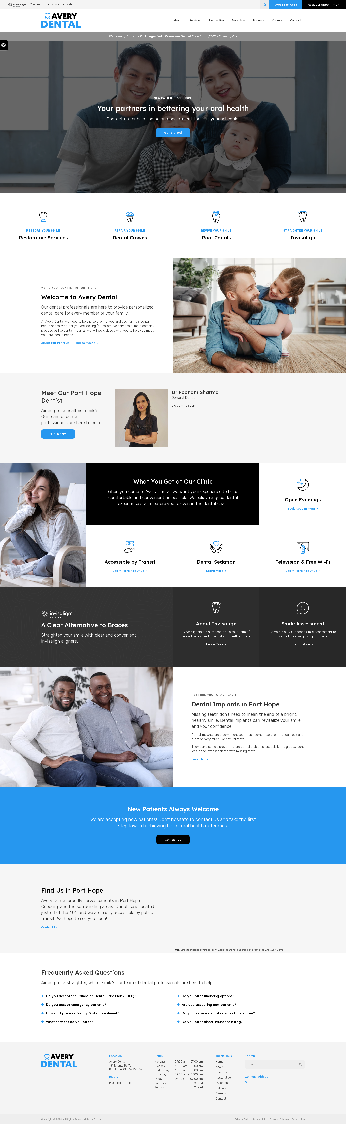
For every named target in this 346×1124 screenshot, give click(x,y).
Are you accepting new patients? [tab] (209, 1005)
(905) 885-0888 (286, 4)
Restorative (223, 1077)
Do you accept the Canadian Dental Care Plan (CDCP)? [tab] (91, 996)
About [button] (177, 20)
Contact (295, 20)
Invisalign (302, 238)
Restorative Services (43, 238)
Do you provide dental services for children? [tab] (218, 1013)
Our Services (85, 343)
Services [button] (195, 20)
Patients (258, 20)
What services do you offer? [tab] (69, 1022)
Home (219, 1061)
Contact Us (173, 839)
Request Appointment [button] (324, 4)
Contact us (49, 927)
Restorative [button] (216, 20)
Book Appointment (301, 508)
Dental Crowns (130, 238)
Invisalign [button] (238, 20)
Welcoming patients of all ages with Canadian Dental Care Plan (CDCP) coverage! (171, 36)
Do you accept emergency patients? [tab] (76, 1005)
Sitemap (285, 1119)
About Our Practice (55, 343)
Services (221, 1072)
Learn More (214, 571)
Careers (277, 20)
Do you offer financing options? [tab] (208, 996)
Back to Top (298, 1119)
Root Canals (216, 238)
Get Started (173, 132)
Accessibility (260, 1119)
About (219, 1067)
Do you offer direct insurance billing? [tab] (212, 1022)
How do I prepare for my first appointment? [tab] (82, 1013)
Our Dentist (58, 434)
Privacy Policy (243, 1119)
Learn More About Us (128, 571)
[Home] (61, 20)
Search (274, 1119)
